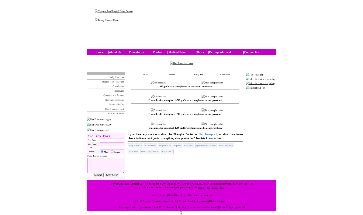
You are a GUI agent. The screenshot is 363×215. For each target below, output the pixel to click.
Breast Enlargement (219, 201)
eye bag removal (237, 207)
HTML (215, 187)
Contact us (133, 151)
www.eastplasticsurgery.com (218, 183)
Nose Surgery (181, 195)
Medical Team (177, 52)
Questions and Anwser (113, 95)
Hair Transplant (208, 134)
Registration (167, 151)
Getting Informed (220, 52)
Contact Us (251, 52)
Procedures (136, 52)
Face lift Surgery (142, 201)
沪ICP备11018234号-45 (242, 183)
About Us (115, 52)
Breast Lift (157, 207)
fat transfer (224, 207)
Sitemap (201, 187)
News (200, 52)
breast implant (194, 207)
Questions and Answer (206, 145)
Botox (171, 195)
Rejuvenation (203, 201)
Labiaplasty (169, 207)
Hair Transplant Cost (114, 109)
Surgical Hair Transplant (113, 81)
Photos (157, 52)
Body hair (198, 74)
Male (145, 74)
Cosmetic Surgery (159, 195)
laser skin (208, 195)
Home (100, 52)
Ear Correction (195, 195)
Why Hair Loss (117, 77)
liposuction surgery (160, 201)
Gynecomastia (145, 207)
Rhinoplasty (180, 207)
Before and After (116, 104)
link (208, 187)
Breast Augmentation (127, 207)
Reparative (225, 74)
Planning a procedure (114, 100)
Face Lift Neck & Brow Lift (183, 201)
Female (172, 74)
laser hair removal (210, 207)
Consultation (118, 86)
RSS (222, 187)
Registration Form (116, 113)
